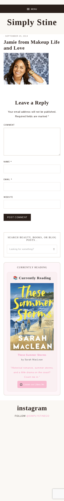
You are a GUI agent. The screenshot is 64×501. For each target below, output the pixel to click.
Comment (9, 125)
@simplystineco (37, 416)
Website (8, 197)
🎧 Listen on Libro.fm (32, 384)
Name (8, 161)
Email (8, 179)
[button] (32, 9)
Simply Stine (32, 22)
